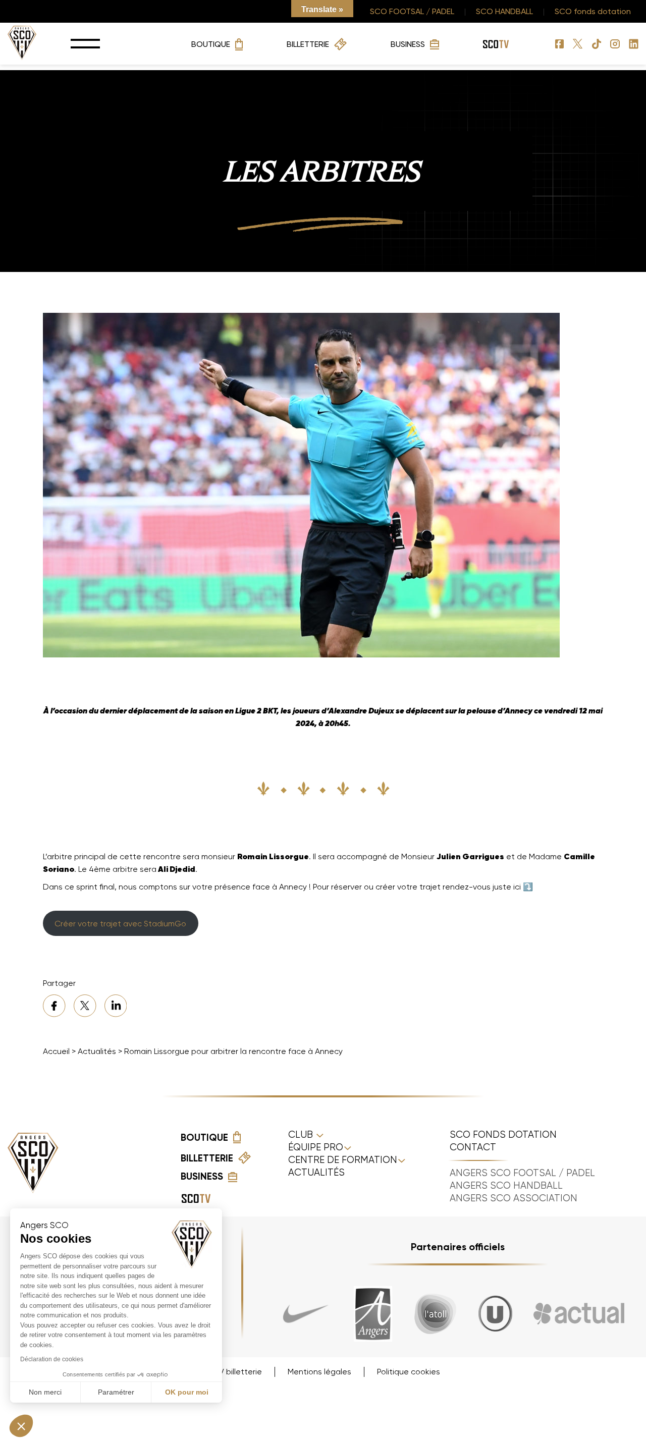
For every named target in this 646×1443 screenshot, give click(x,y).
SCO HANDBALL (504, 11)
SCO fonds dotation (593, 11)
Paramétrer (116, 1392)
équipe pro (315, 1147)
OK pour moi (186, 1392)
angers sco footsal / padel (522, 1173)
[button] (21, 1426)
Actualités (97, 1051)
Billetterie (308, 44)
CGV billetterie (234, 1371)
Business (408, 44)
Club (301, 1134)
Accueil (56, 1051)
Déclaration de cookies (51, 1359)
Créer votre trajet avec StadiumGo (120, 923)
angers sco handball (506, 1185)
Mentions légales (319, 1371)
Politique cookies (408, 1371)
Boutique (210, 44)
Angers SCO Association (513, 1198)
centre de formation (342, 1160)
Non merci (45, 1392)
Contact (473, 1147)
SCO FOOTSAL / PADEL (412, 11)
